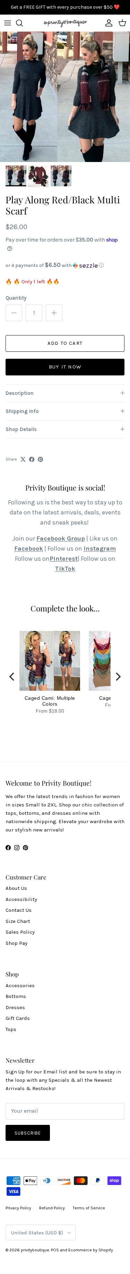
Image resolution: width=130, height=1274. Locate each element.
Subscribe (28, 1133)
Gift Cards (18, 1018)
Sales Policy (20, 932)
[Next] (117, 677)
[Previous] (12, 677)
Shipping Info (22, 411)
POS (55, 1250)
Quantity (16, 298)
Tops (11, 1029)
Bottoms (16, 996)
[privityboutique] (65, 23)
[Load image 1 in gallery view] (65, 97)
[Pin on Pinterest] (40, 459)
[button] (65, 265)
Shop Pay (16, 943)
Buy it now (65, 367)
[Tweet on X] (23, 459)
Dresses (15, 1007)
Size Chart (18, 921)
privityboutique (35, 1250)
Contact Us (19, 910)
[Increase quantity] (54, 313)
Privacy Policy (18, 1208)
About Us (16, 888)
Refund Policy (52, 1208)
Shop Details (21, 429)
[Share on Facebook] (31, 459)
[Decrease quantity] (14, 313)
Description (20, 393)
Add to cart (65, 343)
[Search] (23, 23)
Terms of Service (89, 1208)
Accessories (20, 985)
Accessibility (21, 899)
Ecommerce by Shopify (90, 1250)
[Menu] (7, 23)
